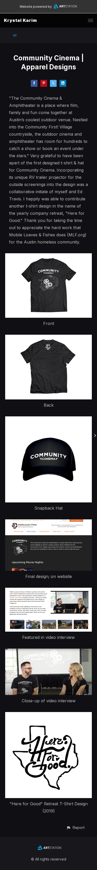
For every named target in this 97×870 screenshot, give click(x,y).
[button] (75, 827)
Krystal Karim (20, 20)
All (15, 35)
